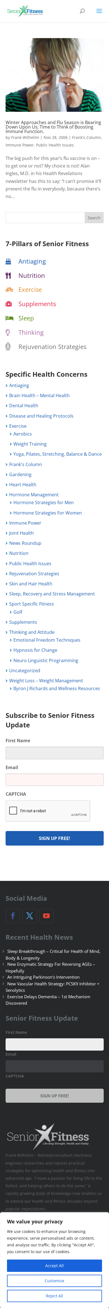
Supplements (37, 303)
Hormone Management (34, 495)
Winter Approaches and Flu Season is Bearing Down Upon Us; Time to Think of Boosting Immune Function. (53, 126)
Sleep (26, 318)
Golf (17, 612)
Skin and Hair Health (30, 584)
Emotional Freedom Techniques (46, 640)
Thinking (31, 332)
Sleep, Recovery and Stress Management (52, 594)
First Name (18, 741)
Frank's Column (86, 137)
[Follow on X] (29, 916)
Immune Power (20, 145)
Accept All (54, 1265)
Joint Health (21, 533)
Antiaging (32, 261)
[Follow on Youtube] (46, 916)
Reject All (54, 1295)
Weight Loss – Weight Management (46, 681)
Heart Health (22, 484)
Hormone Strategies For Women (47, 513)
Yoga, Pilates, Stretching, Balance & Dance (57, 454)
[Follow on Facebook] (13, 916)
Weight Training (30, 444)
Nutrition (31, 275)
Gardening (20, 474)
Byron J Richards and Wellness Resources (56, 688)
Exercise (30, 289)
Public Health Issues (55, 145)
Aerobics (22, 434)
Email (12, 768)
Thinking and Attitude (31, 632)
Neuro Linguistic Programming (45, 660)
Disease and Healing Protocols (41, 416)
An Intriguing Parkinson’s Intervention (43, 977)
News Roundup (25, 543)
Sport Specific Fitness (31, 604)
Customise (54, 1280)
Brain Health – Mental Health (39, 395)
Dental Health (23, 405)
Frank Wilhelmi (25, 137)
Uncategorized (24, 670)
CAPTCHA (16, 794)
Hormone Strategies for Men (43, 502)
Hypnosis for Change (35, 650)
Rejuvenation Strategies (52, 346)
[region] (54, 1260)
